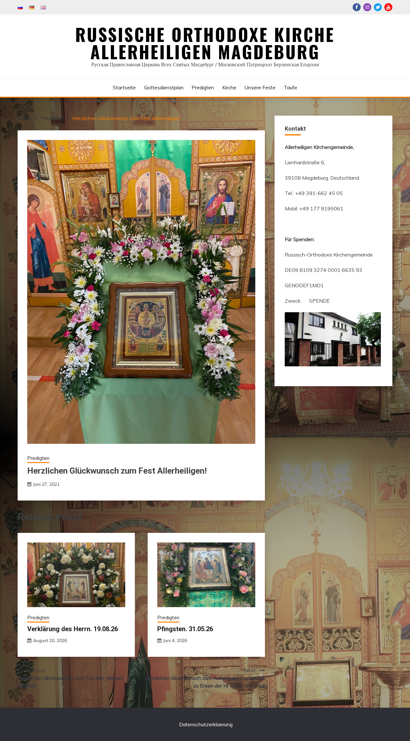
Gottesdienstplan (164, 87)
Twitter (378, 7)
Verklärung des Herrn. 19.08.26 (72, 629)
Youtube (388, 7)
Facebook (357, 7)
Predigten (203, 87)
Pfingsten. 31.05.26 (185, 629)
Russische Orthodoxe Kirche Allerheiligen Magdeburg (205, 42)
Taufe (290, 87)
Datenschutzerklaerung (206, 724)
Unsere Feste (259, 87)
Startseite (124, 87)
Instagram (367, 7)
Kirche (229, 87)
